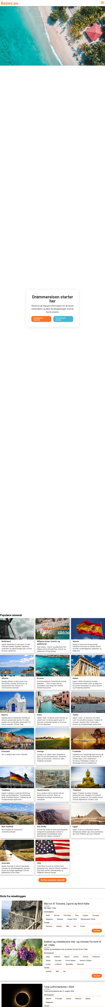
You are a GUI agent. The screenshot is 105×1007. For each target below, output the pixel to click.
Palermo (57, 957)
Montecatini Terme (88, 919)
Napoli (67, 957)
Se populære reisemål (38, 319)
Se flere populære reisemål (52, 880)
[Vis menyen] (102, 3)
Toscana (95, 915)
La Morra (58, 964)
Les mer (97, 931)
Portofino (67, 915)
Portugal (58, 999)
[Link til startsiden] (9, 3)
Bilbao (88, 999)
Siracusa (80, 964)
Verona (56, 915)
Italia (48, 915)
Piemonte (96, 957)
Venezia (60, 919)
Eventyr (59, 926)
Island (68, 999)
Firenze (85, 957)
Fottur (82, 926)
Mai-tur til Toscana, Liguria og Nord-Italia (66, 903)
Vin (75, 926)
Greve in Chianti (85, 961)
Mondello (69, 964)
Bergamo (49, 919)
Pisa (77, 915)
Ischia (48, 964)
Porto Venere (70, 961)
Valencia (78, 999)
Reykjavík (49, 1002)
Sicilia (48, 961)
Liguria (85, 915)
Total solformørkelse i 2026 (59, 986)
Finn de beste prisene (61, 319)
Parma (76, 957)
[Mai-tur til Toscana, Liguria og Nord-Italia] (22, 917)
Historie (49, 926)
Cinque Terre (72, 919)
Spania (48, 999)
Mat (67, 926)
